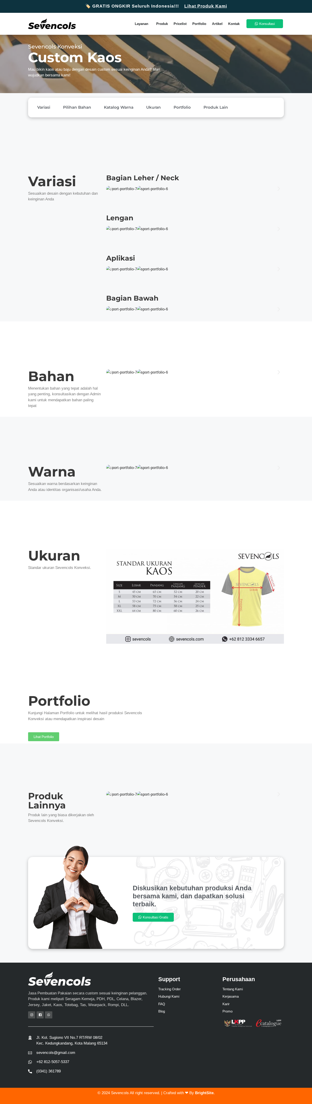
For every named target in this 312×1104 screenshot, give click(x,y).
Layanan (141, 24)
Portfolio (199, 24)
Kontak (234, 24)
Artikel (217, 24)
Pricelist (180, 24)
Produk (162, 24)
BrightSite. (205, 1093)
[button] (111, 189)
